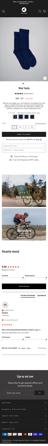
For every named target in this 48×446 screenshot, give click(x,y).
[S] (15, 129)
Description (10, 146)
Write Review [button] (24, 286)
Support (6, 403)
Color (24, 113)
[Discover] (24, 191)
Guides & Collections (14, 409)
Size (24, 123)
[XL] (32, 129)
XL (32, 127)
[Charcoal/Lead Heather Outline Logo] (32, 120)
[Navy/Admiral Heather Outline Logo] (21, 120)
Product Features (13, 150)
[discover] (24, 224)
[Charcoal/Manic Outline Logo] (16, 120)
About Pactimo (10, 416)
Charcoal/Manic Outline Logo (15, 117)
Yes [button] (19, 348)
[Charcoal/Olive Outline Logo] (27, 120)
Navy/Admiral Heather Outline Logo (21, 117)
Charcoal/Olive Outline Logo (26, 117)
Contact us (8, 429)
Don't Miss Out (10, 422)
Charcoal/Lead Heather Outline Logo (32, 117)
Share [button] (28, 348)
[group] (24, 267)
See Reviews (28, 93)
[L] (26, 129)
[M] (21, 129)
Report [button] (23, 348)
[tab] (28, 296)
